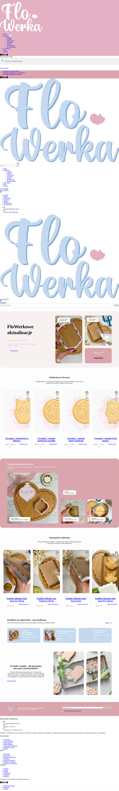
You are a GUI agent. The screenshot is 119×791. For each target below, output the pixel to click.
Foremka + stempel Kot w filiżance (17, 439)
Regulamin (6, 787)
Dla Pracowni (11, 179)
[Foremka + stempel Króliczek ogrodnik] (46, 411)
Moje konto (6, 754)
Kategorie (6, 170)
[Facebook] (3, 77)
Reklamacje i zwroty (9, 747)
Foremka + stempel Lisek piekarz (105, 439)
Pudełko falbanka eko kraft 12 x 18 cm (46, 599)
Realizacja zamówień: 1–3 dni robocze (14, 72)
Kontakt (5, 186)
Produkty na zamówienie (10, 763)
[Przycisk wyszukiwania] (18, 164)
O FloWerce (6, 182)
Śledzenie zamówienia (9, 757)
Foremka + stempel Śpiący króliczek (76, 439)
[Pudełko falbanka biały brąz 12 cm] (76, 572)
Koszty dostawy (7, 742)
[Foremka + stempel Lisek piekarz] (105, 411)
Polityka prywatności (9, 785)
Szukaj (116, 305)
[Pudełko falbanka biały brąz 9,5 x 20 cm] (105, 572)
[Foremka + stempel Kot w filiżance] (16, 411)
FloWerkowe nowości (9, 762)
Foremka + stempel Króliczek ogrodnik (46, 439)
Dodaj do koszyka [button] (24, 604)
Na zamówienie (11, 181)
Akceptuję (72, 711)
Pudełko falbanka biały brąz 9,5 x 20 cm (105, 599)
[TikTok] (5, 77)
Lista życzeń (6, 755)
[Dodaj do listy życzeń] (27, 393)
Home (5, 168)
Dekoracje (6, 776)
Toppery (9, 178)
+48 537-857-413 (13, 212)
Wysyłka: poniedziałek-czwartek (12, 74)
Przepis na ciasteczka (9, 760)
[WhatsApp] (7, 77)
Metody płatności (8, 744)
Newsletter (6, 758)
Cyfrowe (5, 768)
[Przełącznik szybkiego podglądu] (27, 399)
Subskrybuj (108, 707)
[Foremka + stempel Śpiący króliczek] (76, 411)
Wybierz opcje (24, 444)
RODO (5, 749)
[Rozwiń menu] (10, 170)
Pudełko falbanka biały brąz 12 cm (76, 599)
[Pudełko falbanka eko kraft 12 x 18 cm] (46, 572)
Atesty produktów (8, 741)
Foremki (9, 171)
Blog (4, 184)
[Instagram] (1, 77)
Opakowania (10, 175)
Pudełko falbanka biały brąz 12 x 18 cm (17, 599)
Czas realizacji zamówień (10, 746)
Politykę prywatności (75, 711)
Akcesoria (10, 176)
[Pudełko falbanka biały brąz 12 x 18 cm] (16, 572)
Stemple (9, 173)
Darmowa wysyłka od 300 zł (11, 71)
